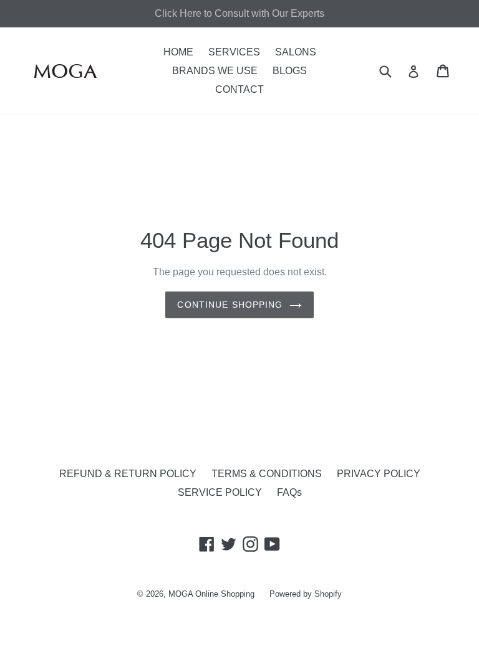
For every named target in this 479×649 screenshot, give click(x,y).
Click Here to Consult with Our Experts (239, 13)
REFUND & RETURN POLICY (127, 473)
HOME (178, 52)
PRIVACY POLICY (378, 473)
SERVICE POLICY (220, 492)
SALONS (295, 52)
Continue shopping (230, 305)
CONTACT (239, 89)
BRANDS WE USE (215, 70)
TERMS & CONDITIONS (266, 473)
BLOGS (290, 70)
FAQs (289, 492)
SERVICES (234, 52)
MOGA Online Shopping (211, 594)
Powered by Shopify (305, 594)
